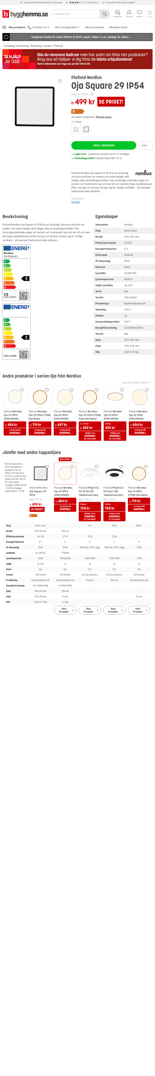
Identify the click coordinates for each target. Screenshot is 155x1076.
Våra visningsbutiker (66, 27)
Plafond (58, 45)
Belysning (36, 45)
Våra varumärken (94, 27)
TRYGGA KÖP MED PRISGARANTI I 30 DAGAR (43, 2)
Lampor (47, 45)
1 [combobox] (144, 145)
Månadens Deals (118, 27)
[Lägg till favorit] (60, 81)
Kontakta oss (40, 27)
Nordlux (75, 202)
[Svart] (86, 129)
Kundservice (117, 17)
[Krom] (75, 129)
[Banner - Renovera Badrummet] (77, 59)
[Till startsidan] (25, 14)
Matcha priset (103, 116)
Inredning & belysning (16, 45)
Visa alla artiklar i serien (135, 382)
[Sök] (105, 14)
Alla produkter (17, 27)
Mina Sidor (129, 17)
